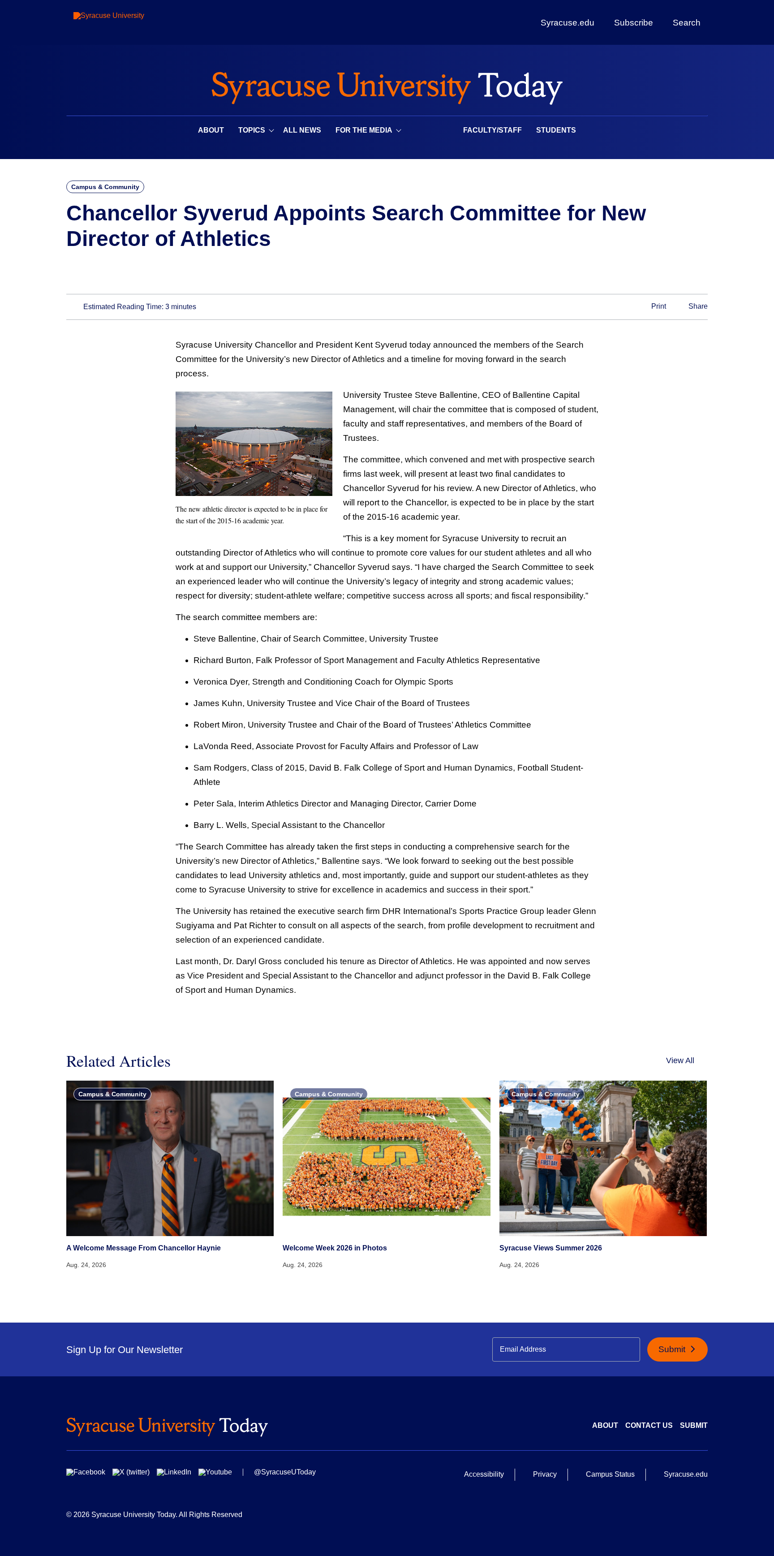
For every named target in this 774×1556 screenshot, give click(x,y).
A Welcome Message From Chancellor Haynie (143, 1248)
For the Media (363, 130)
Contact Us (649, 1425)
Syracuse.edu (567, 22)
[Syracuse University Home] (387, 85)
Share (697, 306)
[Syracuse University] (129, 23)
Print (657, 306)
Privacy (545, 1474)
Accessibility (484, 1474)
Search (687, 22)
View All (680, 1060)
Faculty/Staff (492, 130)
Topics (251, 130)
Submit (673, 1349)
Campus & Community (105, 186)
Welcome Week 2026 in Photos (335, 1248)
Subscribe (633, 22)
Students (556, 130)
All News (302, 130)
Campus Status (610, 1474)
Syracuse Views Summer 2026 (550, 1248)
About (211, 130)
